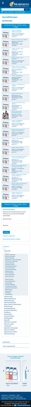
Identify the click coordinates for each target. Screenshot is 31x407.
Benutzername (7, 219)
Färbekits (11, 12)
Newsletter (12, 395)
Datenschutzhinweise (24, 405)
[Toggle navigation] (2, 2)
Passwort (5, 225)
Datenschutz (4, 398)
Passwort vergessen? (9, 236)
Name (24, 25)
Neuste (20, 25)
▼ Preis (15, 27)
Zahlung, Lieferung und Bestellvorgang (11, 397)
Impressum (4, 395)
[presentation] (3, 370)
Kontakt (12, 398)
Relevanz (14, 25)
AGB (18, 395)
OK (15, 405)
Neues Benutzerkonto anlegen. (12, 239)
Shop (5, 12)
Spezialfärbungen (20, 12)
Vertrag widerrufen (21, 398)
